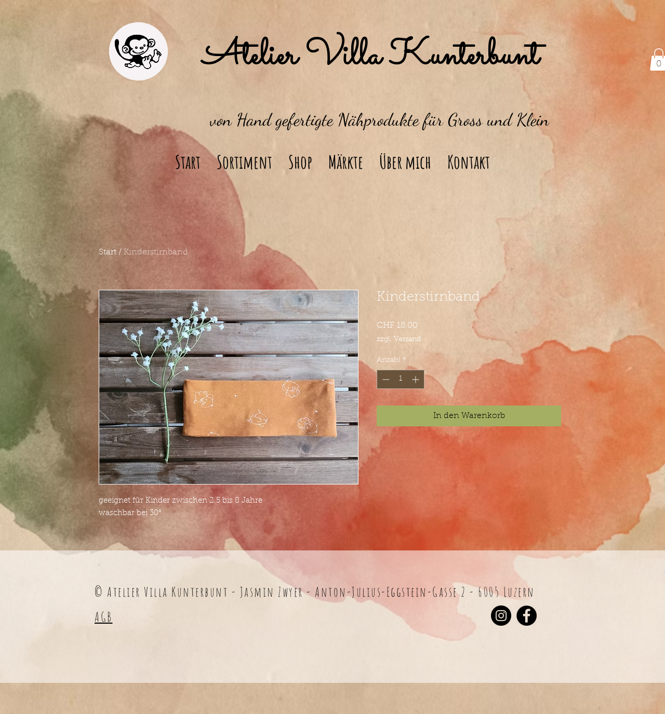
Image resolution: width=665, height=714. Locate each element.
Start (107, 252)
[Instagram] (501, 615)
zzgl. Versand (399, 339)
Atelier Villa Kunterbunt (371, 56)
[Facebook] (526, 615)
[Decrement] (384, 379)
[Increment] (416, 379)
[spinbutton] (400, 379)
